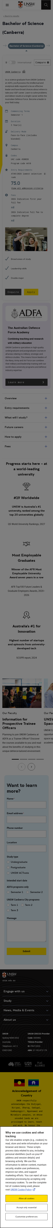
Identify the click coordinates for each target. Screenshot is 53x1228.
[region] (26, 1177)
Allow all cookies (26, 1198)
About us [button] (10, 1019)
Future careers (14, 427)
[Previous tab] (21, 767)
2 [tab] (23, 759)
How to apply (13, 436)
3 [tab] (31, 759)
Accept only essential (26, 1207)
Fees (8, 446)
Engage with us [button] (14, 991)
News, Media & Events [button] (19, 1010)
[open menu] (7, 5)
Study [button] (7, 1001)
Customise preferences (26, 1216)
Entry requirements (17, 407)
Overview (11, 398)
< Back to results (11, 16)
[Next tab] (31, 767)
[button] (26, 382)
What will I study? (16, 417)
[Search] (46, 5)
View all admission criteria (27, 188)
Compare (40, 62)
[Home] (26, 4)
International (24, 62)
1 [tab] (15, 759)
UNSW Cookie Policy (23, 1189)
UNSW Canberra (12, 71)
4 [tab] (40, 759)
